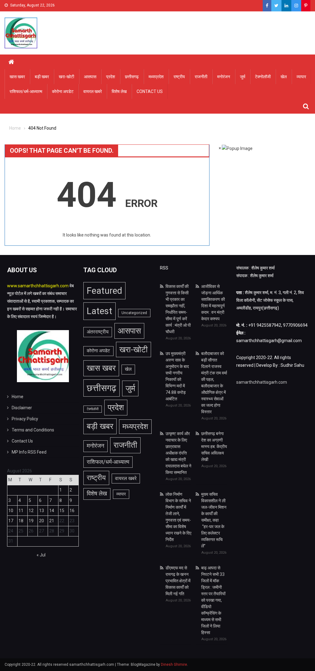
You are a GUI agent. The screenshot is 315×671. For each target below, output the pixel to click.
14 (51, 510)
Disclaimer (22, 407)
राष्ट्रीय (179, 76)
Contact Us (150, 91)
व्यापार (301, 76)
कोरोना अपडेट (63, 91)
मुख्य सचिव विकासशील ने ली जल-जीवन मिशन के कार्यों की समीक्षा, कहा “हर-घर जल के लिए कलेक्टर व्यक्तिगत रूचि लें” (213, 520)
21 (51, 520)
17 (10, 520)
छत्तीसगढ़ (132, 76)
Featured (104, 290)
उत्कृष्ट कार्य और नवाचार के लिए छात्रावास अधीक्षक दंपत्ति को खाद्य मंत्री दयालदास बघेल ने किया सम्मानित (178, 453)
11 (20, 510)
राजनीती (201, 76)
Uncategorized (134, 313)
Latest (99, 311)
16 (72, 510)
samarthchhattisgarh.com (261, 382)
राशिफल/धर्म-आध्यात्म (26, 91)
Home (17, 396)
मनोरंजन (223, 76)
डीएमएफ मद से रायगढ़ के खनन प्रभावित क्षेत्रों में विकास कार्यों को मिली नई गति (177, 580)
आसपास (90, 76)
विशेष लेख (119, 91)
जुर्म (242, 76)
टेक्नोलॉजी (263, 76)
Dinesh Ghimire (174, 664)
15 (61, 510)
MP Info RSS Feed (29, 452)
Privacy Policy (25, 418)
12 (31, 510)
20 (41, 520)
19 (31, 520)
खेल (284, 76)
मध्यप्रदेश (156, 76)
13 (41, 510)
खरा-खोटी (66, 76)
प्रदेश (110, 76)
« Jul (41, 554)
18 (20, 520)
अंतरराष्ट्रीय (98, 332)
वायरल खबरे (92, 91)
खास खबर (17, 76)
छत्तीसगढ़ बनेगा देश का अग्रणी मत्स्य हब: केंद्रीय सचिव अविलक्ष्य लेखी (214, 446)
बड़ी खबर (42, 76)
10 (10, 510)
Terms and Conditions (33, 429)
